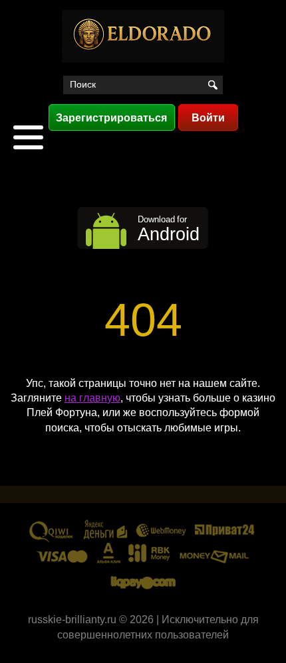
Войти (208, 117)
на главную (92, 398)
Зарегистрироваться (111, 117)
